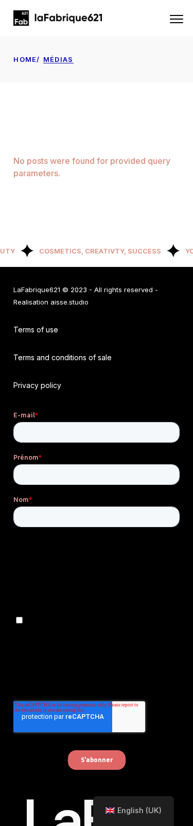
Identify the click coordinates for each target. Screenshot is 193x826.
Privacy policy (37, 385)
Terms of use (35, 329)
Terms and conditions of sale (62, 357)
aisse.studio (69, 302)
